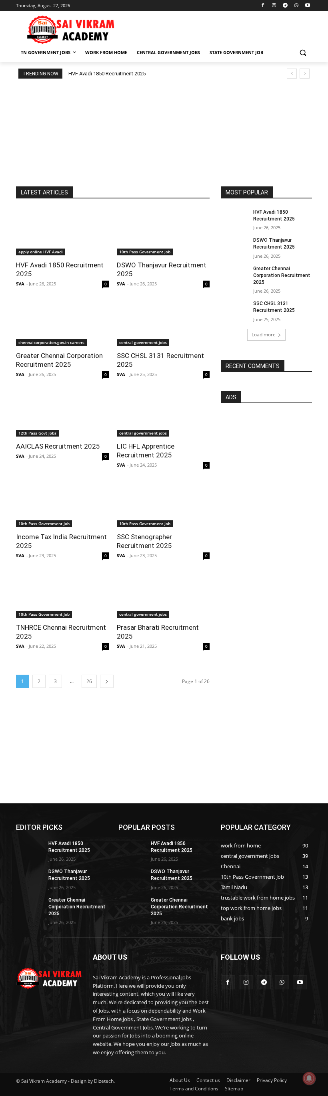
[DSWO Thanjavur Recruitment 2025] (163, 232)
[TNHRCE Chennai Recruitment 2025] (62, 594)
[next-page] (107, 681)
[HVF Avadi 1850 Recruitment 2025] (62, 232)
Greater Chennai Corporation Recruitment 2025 (281, 275)
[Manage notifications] (309, 1078)
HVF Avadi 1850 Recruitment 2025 (107, 74)
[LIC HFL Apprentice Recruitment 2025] (163, 413)
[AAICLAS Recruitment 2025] (62, 413)
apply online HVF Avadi (40, 252)
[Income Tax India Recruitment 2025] (62, 504)
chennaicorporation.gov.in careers (51, 342)
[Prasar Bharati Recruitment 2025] (163, 594)
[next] (305, 74)
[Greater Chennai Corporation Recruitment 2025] (62, 322)
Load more (264, 334)
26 (89, 681)
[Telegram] (285, 5)
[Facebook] (263, 5)
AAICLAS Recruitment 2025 (58, 446)
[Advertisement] (218, 28)
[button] (302, 52)
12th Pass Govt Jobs (37, 433)
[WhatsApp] (296, 5)
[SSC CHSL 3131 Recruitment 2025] (163, 322)
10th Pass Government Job (144, 252)
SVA (20, 284)
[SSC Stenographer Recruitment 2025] (163, 504)
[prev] (292, 74)
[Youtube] (307, 5)
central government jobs (143, 342)
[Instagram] (274, 5)
